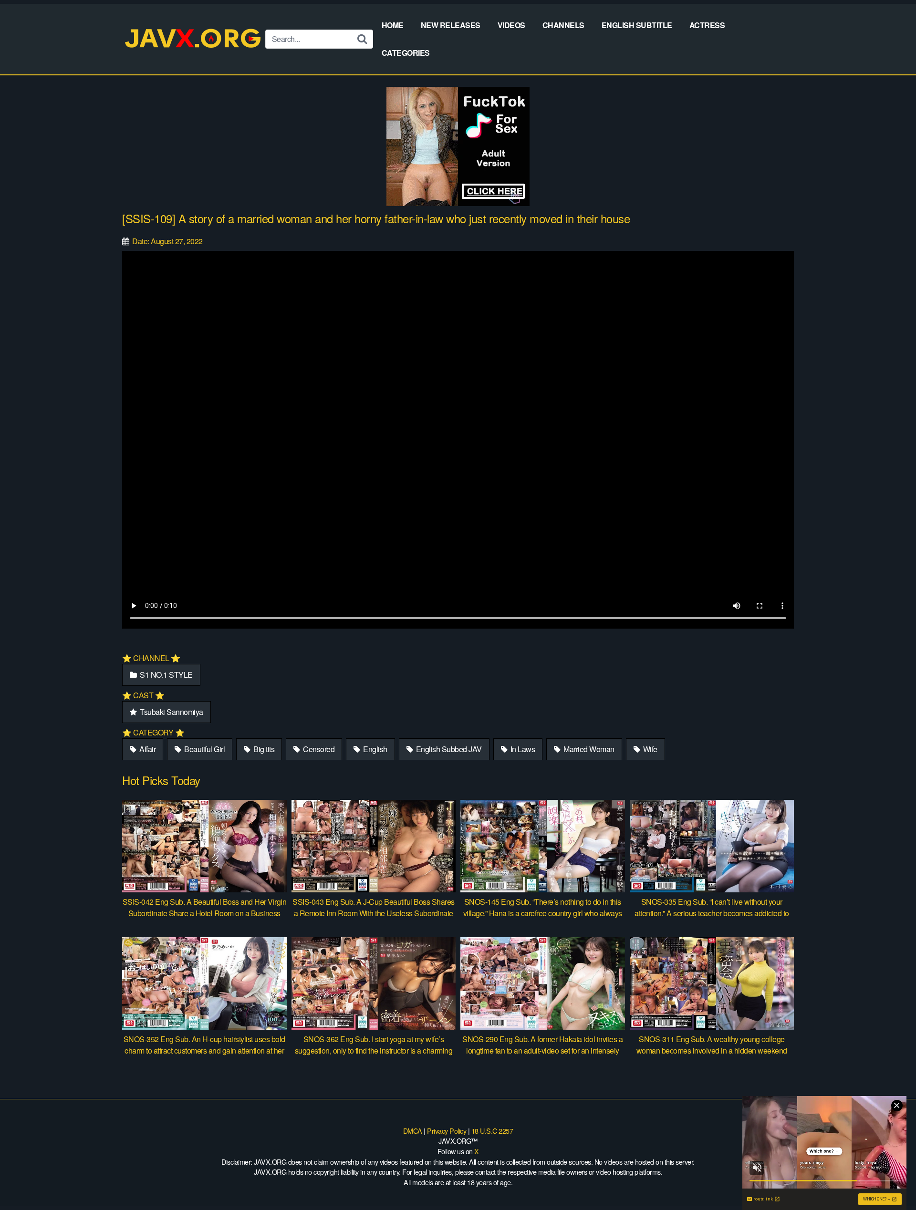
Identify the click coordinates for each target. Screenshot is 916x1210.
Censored (318, 749)
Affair (147, 749)
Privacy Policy (446, 1131)
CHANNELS (563, 25)
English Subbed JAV (448, 749)
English (374, 749)
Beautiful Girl (204, 749)
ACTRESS (707, 25)
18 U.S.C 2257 (492, 1131)
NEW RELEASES (450, 25)
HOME (393, 25)
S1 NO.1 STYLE (165, 674)
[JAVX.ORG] (193, 39)
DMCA (412, 1131)
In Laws (522, 749)
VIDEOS (511, 25)
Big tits (263, 749)
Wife (649, 749)
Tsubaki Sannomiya (170, 711)
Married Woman (588, 749)
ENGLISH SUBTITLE (637, 25)
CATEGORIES (406, 52)
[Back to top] (889, 1179)
